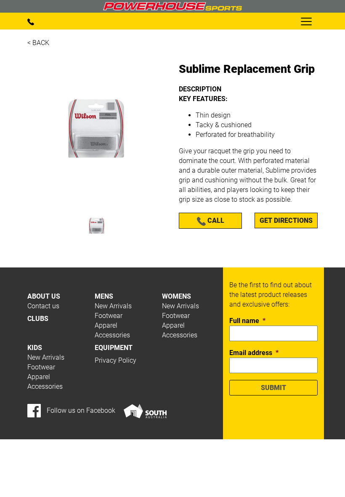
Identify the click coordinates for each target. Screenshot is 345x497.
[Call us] (30, 21)
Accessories (112, 335)
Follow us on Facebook (80, 410)
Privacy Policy (115, 360)
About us (43, 296)
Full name (247, 321)
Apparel (106, 325)
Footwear (108, 316)
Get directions (286, 220)
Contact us (43, 306)
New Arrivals (113, 306)
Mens (104, 296)
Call (215, 220)
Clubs (37, 319)
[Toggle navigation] (306, 21)
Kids (34, 348)
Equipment (114, 348)
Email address (254, 353)
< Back (38, 43)
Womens (176, 296)
